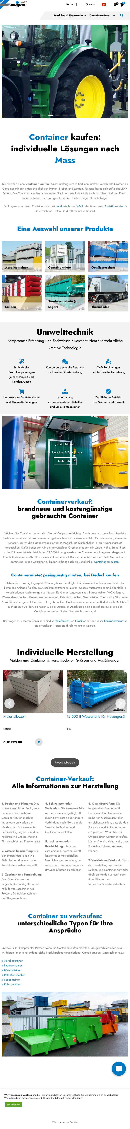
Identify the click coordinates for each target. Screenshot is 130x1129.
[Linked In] (68, 4)
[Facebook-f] (76, 4)
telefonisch (63, 206)
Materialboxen (14, 716)
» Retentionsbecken (13, 975)
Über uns (90, 4)
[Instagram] (72, 4)
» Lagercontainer (12, 965)
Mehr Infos (65, 461)
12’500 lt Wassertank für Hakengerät (96, 716)
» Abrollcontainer (12, 961)
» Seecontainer (11, 980)
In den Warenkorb (39, 742)
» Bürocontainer (11, 970)
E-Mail (79, 206)
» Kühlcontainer (11, 984)
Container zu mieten (106, 562)
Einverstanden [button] (13, 1104)
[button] (43, 115)
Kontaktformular (113, 206)
